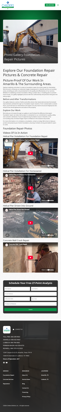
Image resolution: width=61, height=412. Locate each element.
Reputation (6, 384)
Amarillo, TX (45, 375)
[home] (8, 5)
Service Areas (26, 379)
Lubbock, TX (44, 379)
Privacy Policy (26, 396)
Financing (25, 392)
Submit (30, 309)
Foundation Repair (8, 375)
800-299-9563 (50, 5)
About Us (25, 375)
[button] (57, 5)
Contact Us (25, 388)
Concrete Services (8, 379)
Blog (23, 384)
